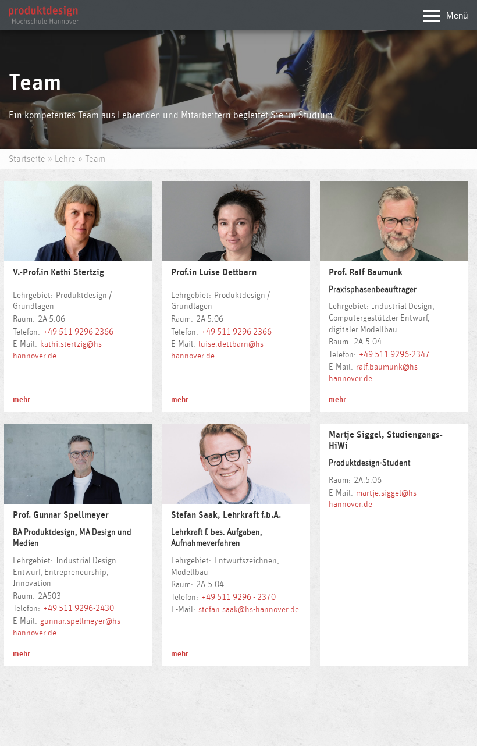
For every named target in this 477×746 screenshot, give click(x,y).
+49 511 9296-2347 (394, 354)
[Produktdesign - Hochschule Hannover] (44, 21)
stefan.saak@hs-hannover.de (248, 609)
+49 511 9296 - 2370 (238, 597)
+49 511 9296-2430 (78, 608)
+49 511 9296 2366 (78, 332)
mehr (21, 400)
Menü (457, 15)
